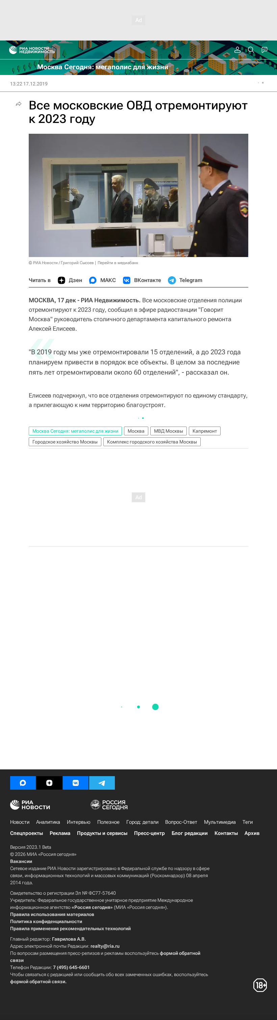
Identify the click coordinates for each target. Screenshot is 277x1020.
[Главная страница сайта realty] (43, 50)
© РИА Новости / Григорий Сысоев (61, 262)
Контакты (226, 833)
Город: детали (142, 822)
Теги (248, 822)
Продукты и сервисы (102, 833)
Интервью (79, 822)
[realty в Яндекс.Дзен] (49, 783)
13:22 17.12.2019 (29, 83)
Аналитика (48, 822)
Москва (136, 431)
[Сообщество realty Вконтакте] (76, 783)
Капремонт (205, 431)
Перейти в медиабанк (118, 262)
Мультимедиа (220, 822)
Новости (19, 822)
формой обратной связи (37, 981)
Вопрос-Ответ (181, 822)
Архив (252, 833)
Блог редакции (190, 833)
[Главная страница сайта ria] (11, 50)
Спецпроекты (26, 833)
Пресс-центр (149, 833)
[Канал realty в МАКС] (23, 783)
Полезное (108, 822)
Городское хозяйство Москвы (65, 441)
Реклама (60, 833)
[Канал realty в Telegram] (102, 783)
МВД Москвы (168, 431)
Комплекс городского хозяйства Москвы (152, 441)
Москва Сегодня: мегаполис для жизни (75, 431)
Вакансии (21, 861)
